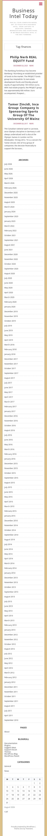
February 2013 (10, 625)
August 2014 (9, 540)
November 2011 (11, 692)
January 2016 (9, 459)
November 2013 (11, 582)
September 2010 (11, 720)
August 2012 (9, 649)
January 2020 (9, 307)
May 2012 (8, 663)
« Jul (6, 811)
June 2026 (8, 169)
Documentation (10, 743)
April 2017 (8, 397)
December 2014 (11, 521)
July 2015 (8, 487)
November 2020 (11, 259)
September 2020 (11, 269)
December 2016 (11, 416)
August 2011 (9, 706)
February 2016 (10, 454)
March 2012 (9, 673)
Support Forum (10, 749)
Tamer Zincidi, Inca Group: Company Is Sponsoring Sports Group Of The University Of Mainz (23, 111)
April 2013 (8, 616)
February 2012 (10, 677)
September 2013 (11, 592)
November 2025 (11, 197)
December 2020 (11, 254)
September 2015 (11, 478)
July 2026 (8, 164)
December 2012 (11, 635)
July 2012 (8, 654)
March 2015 (9, 506)
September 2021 (11, 240)
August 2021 (9, 245)
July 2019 (8, 326)
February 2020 (10, 302)
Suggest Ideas (10, 747)
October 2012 (10, 644)
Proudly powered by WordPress (23, 826)
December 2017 (11, 359)
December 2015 (11, 464)
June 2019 (8, 330)
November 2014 (11, 525)
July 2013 (8, 601)
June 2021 (8, 250)
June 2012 (8, 658)
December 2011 (11, 687)
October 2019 (10, 321)
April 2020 (8, 292)
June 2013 (8, 606)
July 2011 (8, 711)
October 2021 (10, 235)
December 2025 (11, 193)
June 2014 (8, 549)
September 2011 (11, 701)
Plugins (7, 745)
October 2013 (10, 587)
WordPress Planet (11, 756)
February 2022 (10, 231)
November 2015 (11, 468)
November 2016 (11, 421)
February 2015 (10, 511)
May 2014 (8, 554)
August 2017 (9, 378)
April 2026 (8, 178)
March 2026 (9, 183)
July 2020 (8, 278)
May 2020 (8, 288)
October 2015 (10, 473)
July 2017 (8, 383)
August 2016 (9, 430)
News (31, 66)
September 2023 (11, 216)
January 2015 (9, 516)
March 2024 (9, 207)
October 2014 (10, 530)
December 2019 (11, 311)
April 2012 (8, 668)
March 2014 (9, 563)
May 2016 (8, 445)
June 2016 (8, 440)
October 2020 (10, 264)
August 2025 (9, 202)
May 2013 (8, 611)
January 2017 (9, 411)
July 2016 (8, 435)
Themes (7, 752)
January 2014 (9, 573)
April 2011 (8, 716)
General (7, 766)
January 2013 (9, 630)
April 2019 (8, 340)
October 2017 (10, 368)
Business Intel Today (23, 13)
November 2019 (11, 316)
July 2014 (8, 544)
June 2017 (8, 388)
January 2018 (9, 354)
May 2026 (8, 174)
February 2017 (10, 407)
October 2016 (10, 426)
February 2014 (10, 568)
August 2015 (9, 483)
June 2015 (8, 492)
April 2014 (8, 559)
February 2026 (10, 188)
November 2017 (11, 364)
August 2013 (9, 597)
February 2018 (10, 349)
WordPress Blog (11, 754)
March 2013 (9, 620)
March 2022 (9, 226)
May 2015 (8, 497)
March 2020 (9, 297)
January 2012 (9, 682)
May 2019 (8, 335)
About (6, 732)
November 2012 (11, 639)
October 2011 (10, 696)
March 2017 (9, 402)
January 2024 (9, 212)
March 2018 (9, 345)
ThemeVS (29, 828)
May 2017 (8, 392)
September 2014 (11, 535)
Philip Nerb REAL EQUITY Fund (23, 59)
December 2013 (11, 578)
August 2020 (9, 274)
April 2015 (8, 502)
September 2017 (11, 373)
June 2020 (8, 283)
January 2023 (9, 221)
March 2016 (9, 449)
